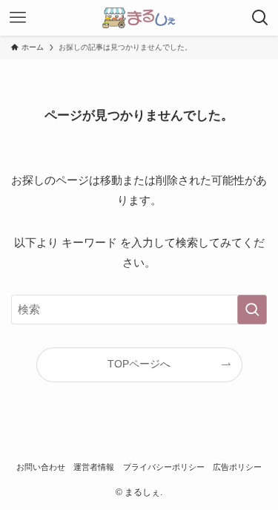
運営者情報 (93, 466)
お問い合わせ (40, 466)
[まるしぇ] (139, 18)
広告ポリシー (237, 466)
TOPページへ (139, 364)
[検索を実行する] (252, 309)
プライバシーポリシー (164, 466)
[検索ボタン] (260, 18)
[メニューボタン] (18, 18)
